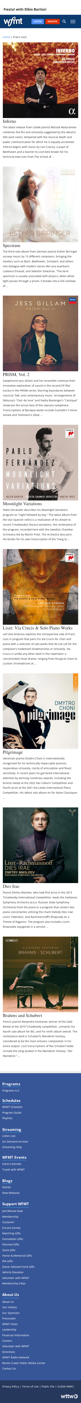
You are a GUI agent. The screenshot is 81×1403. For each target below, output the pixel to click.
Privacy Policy (10, 1386)
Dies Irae (11, 886)
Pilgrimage (13, 752)
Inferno (9, 121)
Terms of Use (30, 1386)
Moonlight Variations (22, 503)
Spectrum (11, 245)
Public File (48, 1386)
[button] (64, 21)
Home (6, 37)
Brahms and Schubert (22, 1015)
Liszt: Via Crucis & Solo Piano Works (38, 628)
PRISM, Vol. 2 (16, 374)
